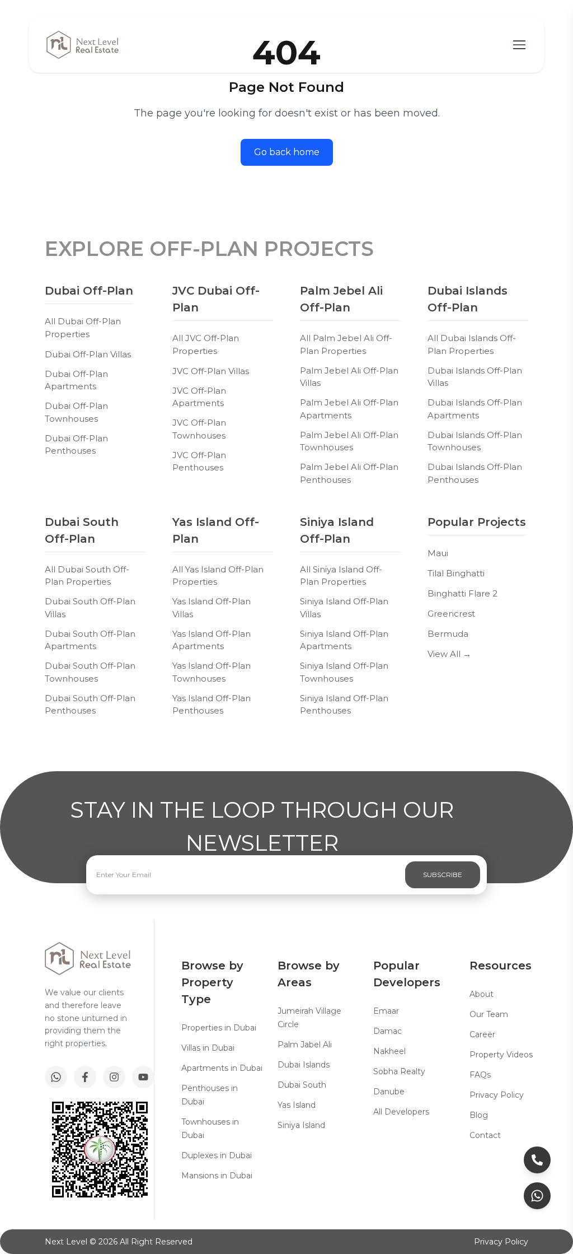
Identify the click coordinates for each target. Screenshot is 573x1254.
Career (482, 1034)
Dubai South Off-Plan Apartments (90, 640)
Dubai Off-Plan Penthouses (76, 444)
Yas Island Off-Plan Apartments (211, 640)
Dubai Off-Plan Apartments (76, 380)
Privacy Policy (496, 1095)
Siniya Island (301, 1125)
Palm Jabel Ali (305, 1044)
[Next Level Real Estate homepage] (82, 45)
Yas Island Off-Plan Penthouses (211, 704)
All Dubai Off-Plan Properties (83, 327)
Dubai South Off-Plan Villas (90, 607)
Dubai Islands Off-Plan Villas (475, 377)
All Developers (401, 1112)
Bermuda (448, 633)
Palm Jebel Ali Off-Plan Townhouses (349, 441)
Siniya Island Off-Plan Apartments (344, 640)
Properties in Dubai (218, 1028)
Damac (387, 1031)
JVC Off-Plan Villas (210, 371)
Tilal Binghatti (456, 573)
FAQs (480, 1075)
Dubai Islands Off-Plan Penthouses (475, 473)
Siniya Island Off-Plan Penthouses (344, 704)
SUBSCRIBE (442, 874)
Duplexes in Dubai (216, 1155)
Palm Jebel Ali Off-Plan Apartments (349, 409)
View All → (449, 654)
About (481, 994)
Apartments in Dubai (221, 1068)
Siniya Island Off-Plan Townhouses (344, 672)
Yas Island (297, 1105)
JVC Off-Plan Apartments (199, 397)
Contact (485, 1135)
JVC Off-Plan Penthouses (199, 461)
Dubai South (302, 1085)
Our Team (488, 1014)
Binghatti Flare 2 (462, 593)
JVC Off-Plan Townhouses (199, 429)
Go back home (287, 152)
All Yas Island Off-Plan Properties (218, 576)
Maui (438, 553)
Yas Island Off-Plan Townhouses (211, 672)
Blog (478, 1115)
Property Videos (501, 1055)
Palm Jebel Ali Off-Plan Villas (349, 377)
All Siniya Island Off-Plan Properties (341, 576)
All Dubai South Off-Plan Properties (87, 576)
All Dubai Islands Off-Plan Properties (472, 344)
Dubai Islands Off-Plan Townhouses (475, 441)
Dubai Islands (304, 1065)
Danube (389, 1092)
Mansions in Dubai (216, 1176)
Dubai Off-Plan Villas (88, 354)
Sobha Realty (399, 1071)
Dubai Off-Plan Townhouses (76, 412)
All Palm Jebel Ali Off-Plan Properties (346, 344)
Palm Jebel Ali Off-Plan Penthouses (349, 473)
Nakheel (389, 1051)
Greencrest (451, 613)
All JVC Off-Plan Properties (205, 344)
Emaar (386, 1011)
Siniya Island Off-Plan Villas (344, 607)
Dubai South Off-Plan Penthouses (90, 704)
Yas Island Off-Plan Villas (211, 607)
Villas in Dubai (207, 1048)
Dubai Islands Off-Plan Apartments (475, 409)
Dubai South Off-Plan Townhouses (90, 672)
